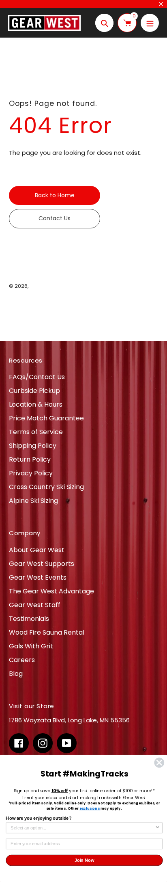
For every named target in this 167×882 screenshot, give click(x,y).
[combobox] (83, 828)
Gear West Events (37, 577)
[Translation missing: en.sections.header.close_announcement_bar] (161, 4)
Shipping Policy (32, 445)
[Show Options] (158, 828)
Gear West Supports (41, 563)
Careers (22, 660)
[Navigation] (150, 23)
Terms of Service (36, 432)
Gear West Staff (34, 605)
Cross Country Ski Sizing (46, 487)
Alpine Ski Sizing (33, 500)
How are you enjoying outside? (38, 818)
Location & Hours (35, 404)
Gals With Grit (31, 646)
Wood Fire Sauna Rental (46, 632)
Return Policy (30, 459)
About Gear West (36, 550)
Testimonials (29, 618)
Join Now (84, 860)
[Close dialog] (159, 762)
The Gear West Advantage (51, 591)
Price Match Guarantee (46, 418)
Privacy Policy (31, 473)
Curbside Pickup (34, 390)
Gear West (44, 286)
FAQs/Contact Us (37, 377)
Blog (16, 673)
